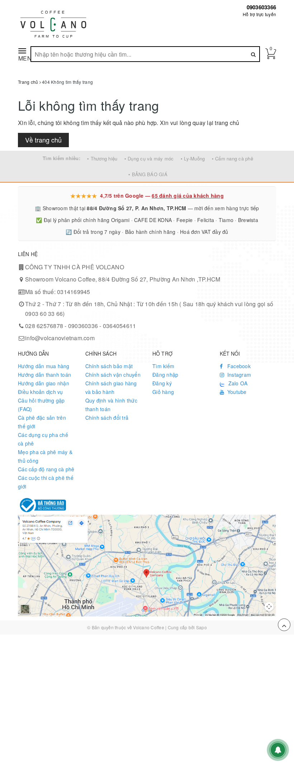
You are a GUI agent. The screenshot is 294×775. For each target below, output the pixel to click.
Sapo (201, 627)
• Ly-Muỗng (193, 158)
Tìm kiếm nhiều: (61, 158)
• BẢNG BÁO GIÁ (147, 174)
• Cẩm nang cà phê (232, 158)
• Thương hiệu (102, 158)
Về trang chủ (43, 139)
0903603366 (261, 7)
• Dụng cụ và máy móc (149, 158)
